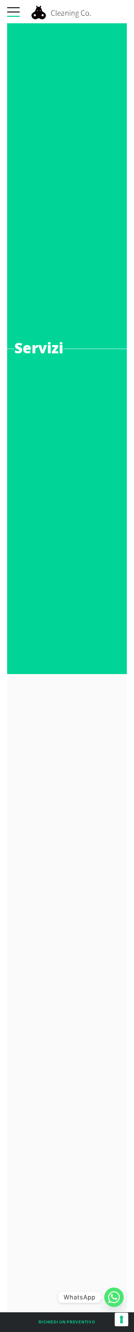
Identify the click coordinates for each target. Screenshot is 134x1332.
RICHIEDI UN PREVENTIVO (67, 1321)
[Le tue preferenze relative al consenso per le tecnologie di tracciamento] (121, 1319)
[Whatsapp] (114, 1297)
